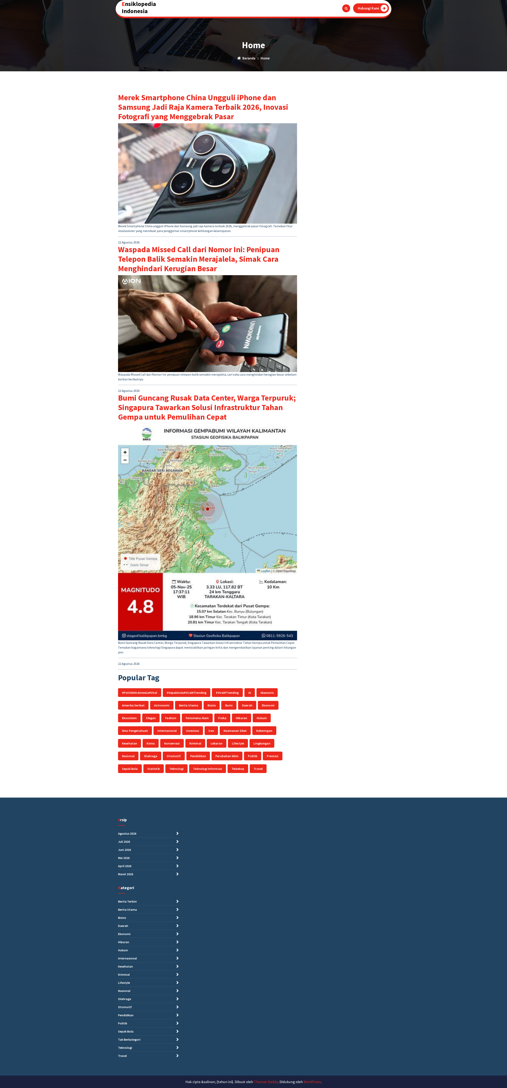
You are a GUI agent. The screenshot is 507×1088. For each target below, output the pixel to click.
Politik (252, 756)
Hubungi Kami (368, 8)
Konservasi (172, 743)
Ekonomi (268, 705)
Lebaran (216, 743)
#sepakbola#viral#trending (187, 693)
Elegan (151, 718)
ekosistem (129, 718)
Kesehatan (129, 743)
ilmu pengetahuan (135, 731)
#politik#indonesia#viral (139, 693)
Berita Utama (188, 705)
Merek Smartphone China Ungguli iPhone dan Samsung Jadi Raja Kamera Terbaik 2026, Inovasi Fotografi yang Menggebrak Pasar (203, 107)
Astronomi (161, 705)
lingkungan (262, 743)
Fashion (170, 718)
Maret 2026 (125, 874)
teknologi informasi (207, 769)
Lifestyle (238, 743)
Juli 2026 (124, 842)
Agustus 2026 (127, 833)
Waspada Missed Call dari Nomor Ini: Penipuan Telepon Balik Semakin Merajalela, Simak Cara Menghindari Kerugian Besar (198, 259)
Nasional (128, 756)
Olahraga (150, 756)
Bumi (229, 705)
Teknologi (176, 769)
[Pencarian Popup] (346, 8)
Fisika (222, 718)
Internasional (167, 731)
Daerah (247, 705)
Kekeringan (264, 731)
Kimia (151, 743)
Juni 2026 (124, 850)
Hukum (262, 718)
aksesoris (267, 693)
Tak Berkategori (129, 1039)
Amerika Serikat (133, 705)
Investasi (192, 731)
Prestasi (272, 756)
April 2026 (124, 866)
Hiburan (241, 718)
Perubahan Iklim (226, 756)
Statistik (153, 769)
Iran (211, 731)
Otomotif (174, 756)
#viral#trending (227, 693)
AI (249, 693)
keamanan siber (235, 731)
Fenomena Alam (197, 718)
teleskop (238, 769)
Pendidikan (198, 756)
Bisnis (212, 705)
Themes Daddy (266, 1081)
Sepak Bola (130, 769)
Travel (258, 769)
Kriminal (195, 743)
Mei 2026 (124, 858)
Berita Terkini (127, 901)
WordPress (312, 1081)
